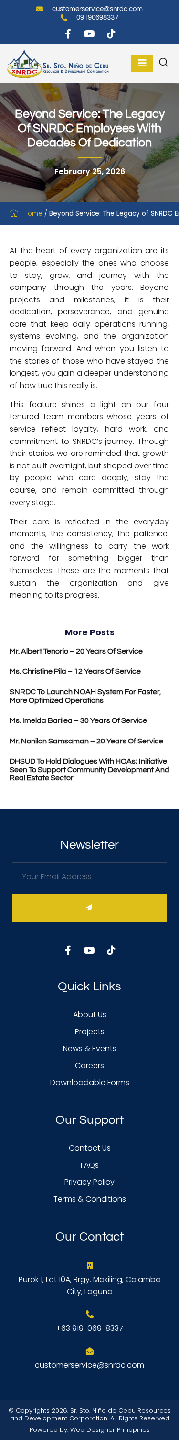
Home (32, 213)
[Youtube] (90, 34)
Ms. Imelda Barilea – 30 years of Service (78, 720)
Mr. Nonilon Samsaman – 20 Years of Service (86, 741)
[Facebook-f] (68, 34)
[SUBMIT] (89, 908)
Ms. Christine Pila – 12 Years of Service (75, 671)
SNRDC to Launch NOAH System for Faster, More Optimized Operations (85, 696)
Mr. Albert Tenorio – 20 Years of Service (76, 651)
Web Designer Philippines (110, 1429)
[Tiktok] (111, 34)
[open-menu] (142, 63)
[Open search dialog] (164, 64)
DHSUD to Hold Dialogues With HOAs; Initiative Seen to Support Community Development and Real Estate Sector (89, 769)
